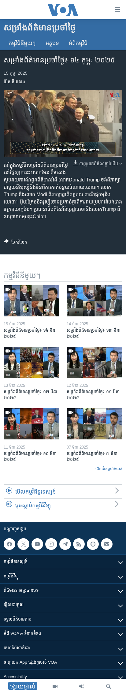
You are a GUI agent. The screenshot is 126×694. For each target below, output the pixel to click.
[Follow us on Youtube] (37, 544)
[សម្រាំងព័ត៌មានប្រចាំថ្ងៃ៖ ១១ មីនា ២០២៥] (94, 362)
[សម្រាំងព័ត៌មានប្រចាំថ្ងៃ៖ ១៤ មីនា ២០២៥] (31, 300)
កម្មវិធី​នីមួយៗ (22, 43)
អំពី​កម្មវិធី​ (78, 43)
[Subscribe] (107, 544)
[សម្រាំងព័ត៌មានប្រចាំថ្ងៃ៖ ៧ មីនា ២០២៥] (94, 423)
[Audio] (81, 686)
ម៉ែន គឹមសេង (14, 81)
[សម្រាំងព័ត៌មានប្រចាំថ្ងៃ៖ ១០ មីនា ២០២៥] (31, 423)
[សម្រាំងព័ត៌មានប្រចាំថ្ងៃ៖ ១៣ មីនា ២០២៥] (94, 300)
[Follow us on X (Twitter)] (23, 544)
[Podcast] (92, 544)
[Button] (15, 243)
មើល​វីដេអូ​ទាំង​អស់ (108, 469)
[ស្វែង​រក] (108, 686)
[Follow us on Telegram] (65, 544)
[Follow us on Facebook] (9, 544)
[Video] (55, 686)
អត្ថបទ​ (52, 43)
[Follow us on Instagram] (51, 544)
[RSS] (79, 544)
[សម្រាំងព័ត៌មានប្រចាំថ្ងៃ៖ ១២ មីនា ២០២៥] (31, 362)
